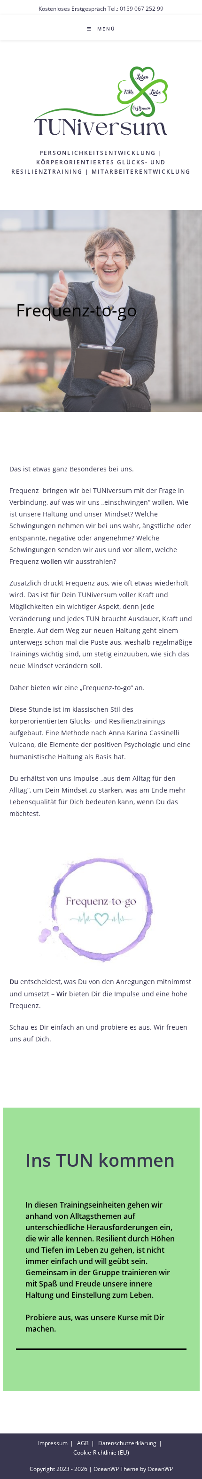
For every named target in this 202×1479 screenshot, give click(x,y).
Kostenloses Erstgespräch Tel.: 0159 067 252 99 (101, 9)
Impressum (53, 1443)
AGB (83, 1443)
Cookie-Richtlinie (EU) (101, 1452)
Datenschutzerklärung (127, 1443)
